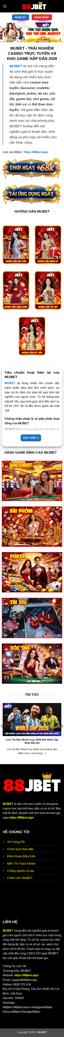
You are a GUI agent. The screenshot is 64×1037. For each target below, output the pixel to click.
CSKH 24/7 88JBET (20, 878)
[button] (5, 6)
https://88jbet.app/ (22, 817)
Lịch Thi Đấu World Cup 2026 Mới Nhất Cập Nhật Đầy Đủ (32, 741)
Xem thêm (29, 438)
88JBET (8, 803)
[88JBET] (34, 6)
